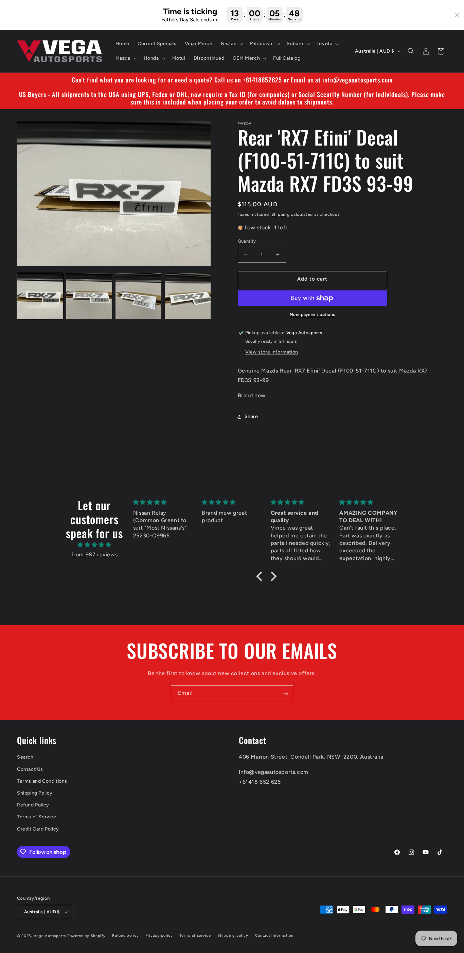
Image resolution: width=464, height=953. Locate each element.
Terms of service (195, 935)
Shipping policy (232, 935)
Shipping (280, 214)
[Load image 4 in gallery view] (188, 296)
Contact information (274, 935)
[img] (94, 545)
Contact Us (30, 769)
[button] (231, 44)
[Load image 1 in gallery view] (40, 296)
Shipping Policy (35, 793)
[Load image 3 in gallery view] (138, 296)
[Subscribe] (285, 693)
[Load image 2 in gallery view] (89, 296)
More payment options (312, 314)
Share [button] (251, 417)
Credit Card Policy (38, 829)
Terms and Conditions (42, 781)
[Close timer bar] (457, 15)
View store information (271, 352)
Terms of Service (36, 817)
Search (25, 757)
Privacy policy (159, 935)
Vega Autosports (50, 936)
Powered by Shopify (86, 936)
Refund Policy (33, 805)
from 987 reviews (94, 554)
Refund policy (125, 935)
